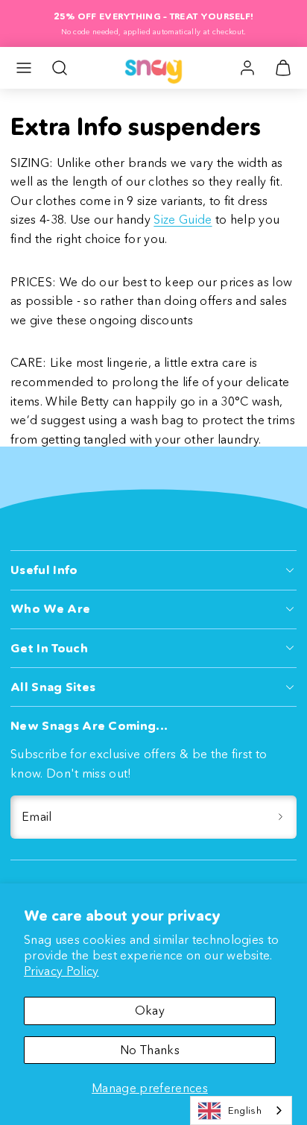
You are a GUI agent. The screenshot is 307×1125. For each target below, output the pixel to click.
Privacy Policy (61, 970)
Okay (150, 1010)
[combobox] (241, 1110)
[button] (24, 68)
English (245, 1110)
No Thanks (150, 1049)
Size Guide (183, 219)
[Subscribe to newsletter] (280, 817)
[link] (247, 68)
